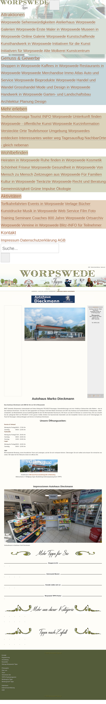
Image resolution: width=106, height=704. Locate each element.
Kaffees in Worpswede (60, 66)
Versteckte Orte (14, 131)
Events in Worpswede (46, 204)
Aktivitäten (11, 196)
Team (3, 672)
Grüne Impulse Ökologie (51, 189)
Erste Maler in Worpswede (58, 29)
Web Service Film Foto (77, 211)
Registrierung (6, 657)
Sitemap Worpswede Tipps (10, 664)
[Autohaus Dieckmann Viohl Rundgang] (38, 472)
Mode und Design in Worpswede (63, 87)
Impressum (10, 240)
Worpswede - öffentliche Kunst (26, 124)
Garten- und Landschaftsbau (67, 94)
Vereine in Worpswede (40, 225)
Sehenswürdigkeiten (38, 22)
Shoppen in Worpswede (20, 66)
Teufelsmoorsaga (15, 116)
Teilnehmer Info (6, 675)
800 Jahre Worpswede (66, 218)
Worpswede (10, 22)
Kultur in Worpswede (18, 181)
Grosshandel (24, 87)
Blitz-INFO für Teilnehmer (81, 225)
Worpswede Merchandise (42, 73)
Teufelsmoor (38, 131)
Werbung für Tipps (7, 679)
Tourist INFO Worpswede (51, 116)
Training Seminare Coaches (24, 218)
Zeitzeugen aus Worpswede (57, 174)
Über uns (4, 670)
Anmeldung (5, 659)
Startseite (34, 291)
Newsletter (5, 662)
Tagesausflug (73, 138)
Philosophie (5, 668)
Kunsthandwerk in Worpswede (26, 43)
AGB (62, 240)
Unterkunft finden (87, 116)
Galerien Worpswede (18, 29)
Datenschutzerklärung (38, 240)
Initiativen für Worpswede (22, 51)
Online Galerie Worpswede (43, 36)
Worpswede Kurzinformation (76, 124)
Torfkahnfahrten (14, 204)
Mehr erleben (14, 108)
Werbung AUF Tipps (8, 681)
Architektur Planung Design (23, 101)
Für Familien (91, 174)
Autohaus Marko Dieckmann (66, 291)
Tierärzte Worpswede (53, 181)
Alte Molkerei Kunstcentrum (67, 51)
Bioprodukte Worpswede (55, 80)
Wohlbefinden (14, 152)
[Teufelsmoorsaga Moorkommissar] (66, 279)
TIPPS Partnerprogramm (9, 677)
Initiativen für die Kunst (71, 43)
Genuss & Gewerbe (20, 58)
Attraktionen (13, 14)
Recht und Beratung (89, 181)
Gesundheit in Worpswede (74, 167)
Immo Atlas (73, 73)
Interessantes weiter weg (40, 138)
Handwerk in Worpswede (21, 94)
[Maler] (44, 279)
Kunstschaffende (81, 36)
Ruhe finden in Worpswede (63, 160)
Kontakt (8, 232)
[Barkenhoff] (21, 279)
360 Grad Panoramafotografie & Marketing (42, 474)
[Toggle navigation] (54, 5)
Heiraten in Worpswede (20, 160)
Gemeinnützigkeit (15, 189)
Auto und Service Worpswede (47, 291)
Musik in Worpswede (40, 211)
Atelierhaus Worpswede (75, 22)
